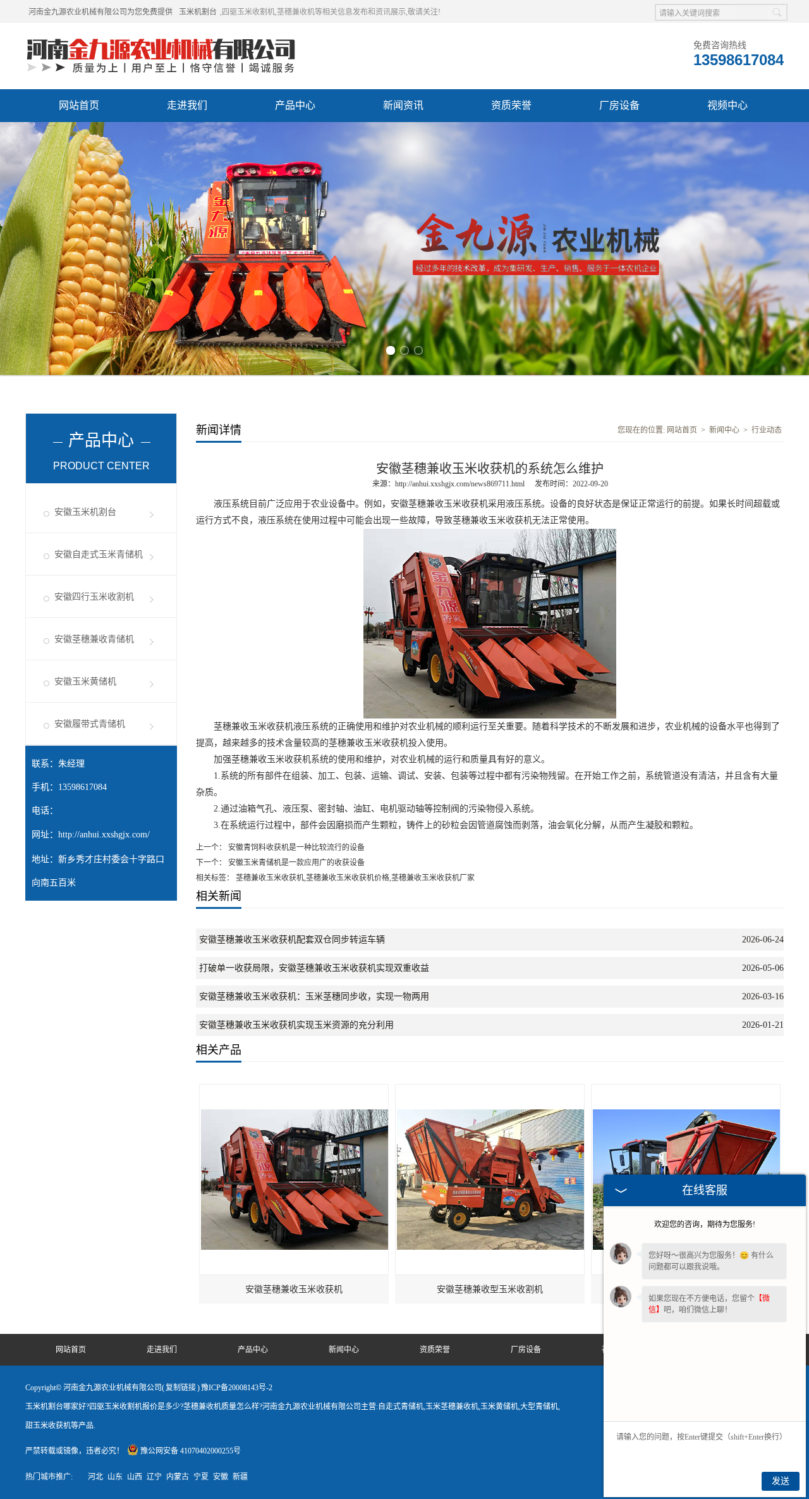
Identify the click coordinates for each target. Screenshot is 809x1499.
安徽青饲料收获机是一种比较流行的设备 (295, 847)
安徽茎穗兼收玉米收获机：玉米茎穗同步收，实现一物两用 (314, 996)
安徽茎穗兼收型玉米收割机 (490, 1289)
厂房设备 (619, 105)
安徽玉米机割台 (85, 512)
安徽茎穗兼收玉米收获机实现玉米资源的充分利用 (296, 1025)
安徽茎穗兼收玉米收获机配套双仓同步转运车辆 (292, 939)
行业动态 (766, 430)
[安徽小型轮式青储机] (686, 1090)
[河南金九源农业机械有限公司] (161, 38)
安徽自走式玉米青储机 (98, 554)
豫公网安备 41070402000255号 (190, 1451)
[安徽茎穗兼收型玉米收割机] (490, 1090)
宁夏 (201, 1476)
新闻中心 (724, 430)
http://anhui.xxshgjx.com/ (104, 834)
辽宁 (154, 1476)
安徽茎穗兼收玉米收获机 (294, 1289)
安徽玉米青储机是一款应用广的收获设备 (295, 862)
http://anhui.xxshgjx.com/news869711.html (460, 483)
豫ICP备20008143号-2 (236, 1387)
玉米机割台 (198, 12)
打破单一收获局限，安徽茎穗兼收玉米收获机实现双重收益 (314, 968)
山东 (115, 1476)
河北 (95, 1476)
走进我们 (187, 105)
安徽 (220, 1476)
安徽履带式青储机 (89, 724)
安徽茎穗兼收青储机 (94, 639)
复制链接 (181, 1387)
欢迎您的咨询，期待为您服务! (704, 1224)
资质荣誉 (511, 105)
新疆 (240, 1476)
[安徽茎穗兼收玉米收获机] (294, 1090)
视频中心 (727, 105)
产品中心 (295, 105)
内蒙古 (177, 1476)
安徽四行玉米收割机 (94, 596)
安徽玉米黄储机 (85, 681)
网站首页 (79, 105)
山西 (134, 1476)
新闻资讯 (403, 105)
